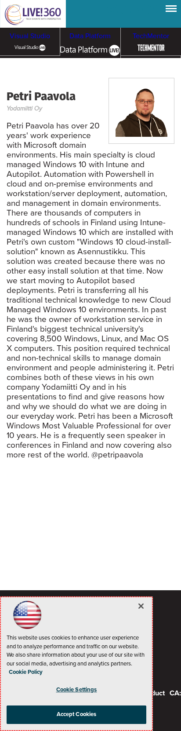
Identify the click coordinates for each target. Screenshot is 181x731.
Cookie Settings (76, 689)
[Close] (141, 606)
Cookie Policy (26, 672)
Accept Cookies (77, 714)
